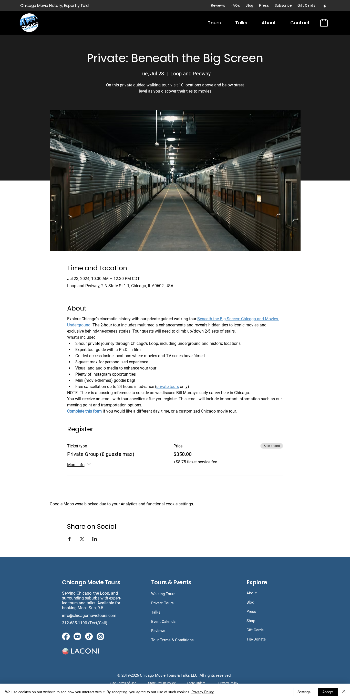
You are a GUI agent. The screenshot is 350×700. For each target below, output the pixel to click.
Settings (304, 691)
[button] (214, 23)
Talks (155, 612)
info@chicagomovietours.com (89, 615)
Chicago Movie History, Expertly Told (54, 5)
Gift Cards (255, 630)
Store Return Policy (162, 683)
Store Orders (196, 683)
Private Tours (162, 603)
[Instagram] (100, 636)
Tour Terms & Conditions (172, 640)
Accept (327, 691)
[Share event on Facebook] (69, 539)
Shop (250, 620)
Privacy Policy (202, 691)
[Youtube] (77, 636)
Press (251, 611)
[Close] (344, 692)
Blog (250, 602)
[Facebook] (66, 636)
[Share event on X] (82, 539)
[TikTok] (89, 636)
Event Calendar (164, 621)
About (251, 593)
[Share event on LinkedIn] (94, 539)
